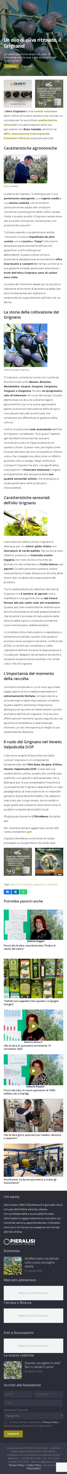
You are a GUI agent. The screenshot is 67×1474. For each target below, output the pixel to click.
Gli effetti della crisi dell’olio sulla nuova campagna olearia (42, 1262)
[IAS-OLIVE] (18, 874)
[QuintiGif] (49, 874)
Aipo (12, 884)
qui (6, 821)
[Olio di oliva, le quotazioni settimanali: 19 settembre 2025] (33, 1011)
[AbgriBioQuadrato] (18, 106)
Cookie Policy (33, 1465)
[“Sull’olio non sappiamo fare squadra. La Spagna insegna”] (33, 960)
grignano (38, 884)
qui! (29, 831)
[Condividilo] (7, 891)
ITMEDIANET (33, 1468)
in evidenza (51, 884)
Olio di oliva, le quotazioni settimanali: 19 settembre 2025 (27, 1047)
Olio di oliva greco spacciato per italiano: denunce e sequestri (32, 1136)
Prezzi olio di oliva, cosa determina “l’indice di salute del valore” (29, 947)
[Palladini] (49, 106)
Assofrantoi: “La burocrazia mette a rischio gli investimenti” (30, 1181)
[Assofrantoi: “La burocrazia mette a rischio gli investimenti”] (33, 1145)
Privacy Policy (50, 1422)
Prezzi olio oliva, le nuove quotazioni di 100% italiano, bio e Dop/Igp (29, 1092)
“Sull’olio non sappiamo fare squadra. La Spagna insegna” (31, 1002)
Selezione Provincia (16, 1410)
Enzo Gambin (24, 884)
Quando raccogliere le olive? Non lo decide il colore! (43, 1365)
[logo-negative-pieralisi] (19, 1242)
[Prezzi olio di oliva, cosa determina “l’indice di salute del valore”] (33, 911)
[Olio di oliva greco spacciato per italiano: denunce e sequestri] (33, 1101)
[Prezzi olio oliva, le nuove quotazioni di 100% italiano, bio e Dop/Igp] (33, 1056)
